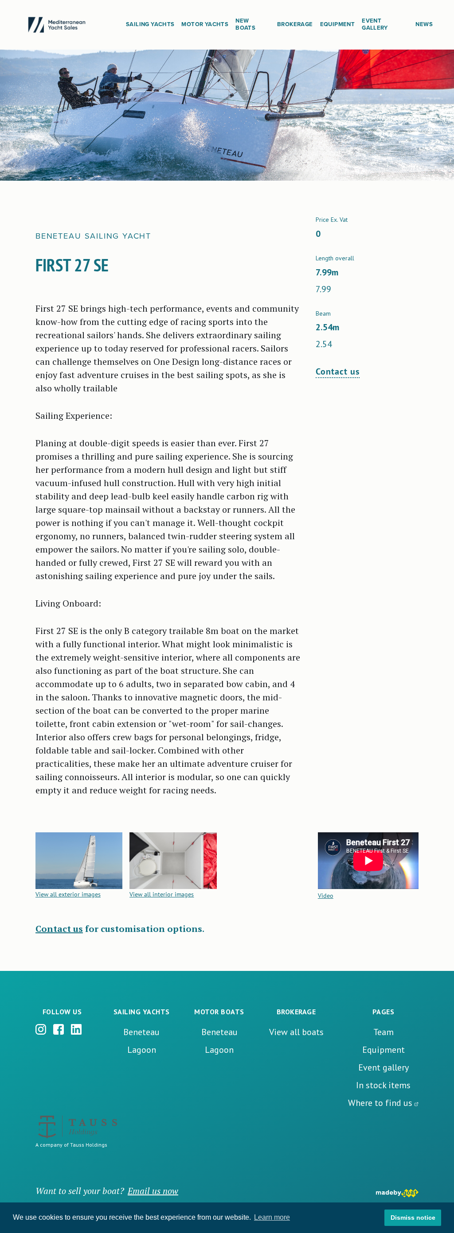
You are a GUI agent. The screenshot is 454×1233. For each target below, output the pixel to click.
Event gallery (383, 1067)
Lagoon (141, 1049)
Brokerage (295, 24)
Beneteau (141, 1032)
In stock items (383, 1085)
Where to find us (380, 1103)
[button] (150, 25)
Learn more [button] (272, 1217)
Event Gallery (375, 24)
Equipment (337, 24)
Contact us (338, 371)
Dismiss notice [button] (413, 1217)
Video (325, 896)
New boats (245, 24)
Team (383, 1032)
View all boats (296, 1032)
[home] (70, 25)
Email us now (153, 1191)
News (424, 24)
